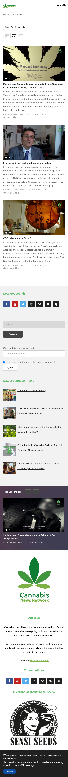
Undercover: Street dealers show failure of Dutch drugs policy (30, 537)
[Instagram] (31, 304)
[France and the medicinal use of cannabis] (34, 142)
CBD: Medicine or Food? (17, 238)
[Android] (56, 304)
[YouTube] (15, 304)
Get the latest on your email (18, 348)
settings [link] (30, 765)
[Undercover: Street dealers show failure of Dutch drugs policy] (33, 515)
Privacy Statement (39, 660)
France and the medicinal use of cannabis (27, 163)
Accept (9, 771)
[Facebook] (6, 304)
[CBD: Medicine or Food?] (34, 217)
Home (6, 15)
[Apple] (48, 304)
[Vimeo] (39, 304)
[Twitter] (23, 304)
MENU (63, 5)
